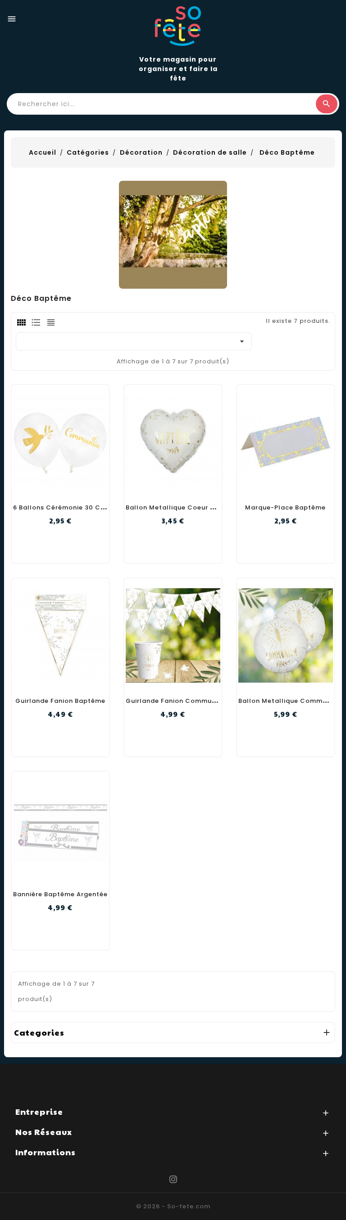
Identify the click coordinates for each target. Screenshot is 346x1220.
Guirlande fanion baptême (60, 701)
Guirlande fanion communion (176, 701)
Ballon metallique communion (289, 701)
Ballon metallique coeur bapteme (183, 507)
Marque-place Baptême (285, 507)
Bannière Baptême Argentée (60, 894)
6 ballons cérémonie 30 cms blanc (72, 507)
